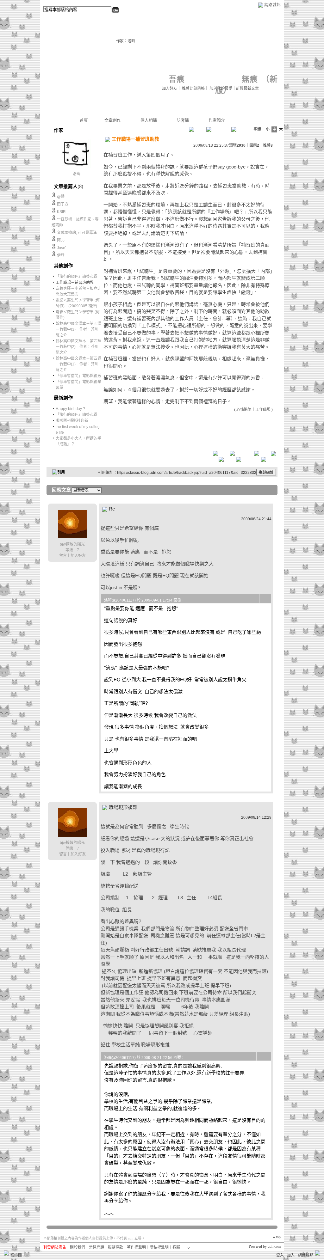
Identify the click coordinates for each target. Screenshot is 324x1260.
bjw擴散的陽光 (72, 544)
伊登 (61, 255)
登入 (280, 1255)
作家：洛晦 (125, 41)
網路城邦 (272, 4)
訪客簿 (183, 120)
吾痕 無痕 (213, 79)
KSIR (61, 212)
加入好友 (169, 88)
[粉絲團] (6, 1253)
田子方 (62, 204)
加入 (291, 1255)
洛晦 (76, 174)
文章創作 (112, 120)
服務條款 (115, 1247)
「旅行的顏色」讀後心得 (76, 276)
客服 (176, 1247)
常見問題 (96, 1247)
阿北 (61, 240)
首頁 (84, 120)
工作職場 (263, 409)
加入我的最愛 (220, 88)
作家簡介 (217, 120)
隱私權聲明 (159, 1247)
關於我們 (77, 1247)
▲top (276, 1237)
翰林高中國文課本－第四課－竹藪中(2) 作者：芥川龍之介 (78, 347)
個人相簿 (148, 120)
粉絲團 (16, 1255)
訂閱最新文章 (247, 88)
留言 (63, 556)
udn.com (274, 1246)
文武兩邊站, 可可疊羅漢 (77, 232)
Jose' (61, 248)
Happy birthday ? (70, 409)
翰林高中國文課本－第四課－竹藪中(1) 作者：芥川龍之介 (78, 364)
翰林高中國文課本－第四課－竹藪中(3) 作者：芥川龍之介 (78, 329)
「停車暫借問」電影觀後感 (78, 376)
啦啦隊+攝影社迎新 (72, 421)
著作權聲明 (136, 1247)
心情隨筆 (244, 409)
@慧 (61, 196)
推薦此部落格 (193, 88)
